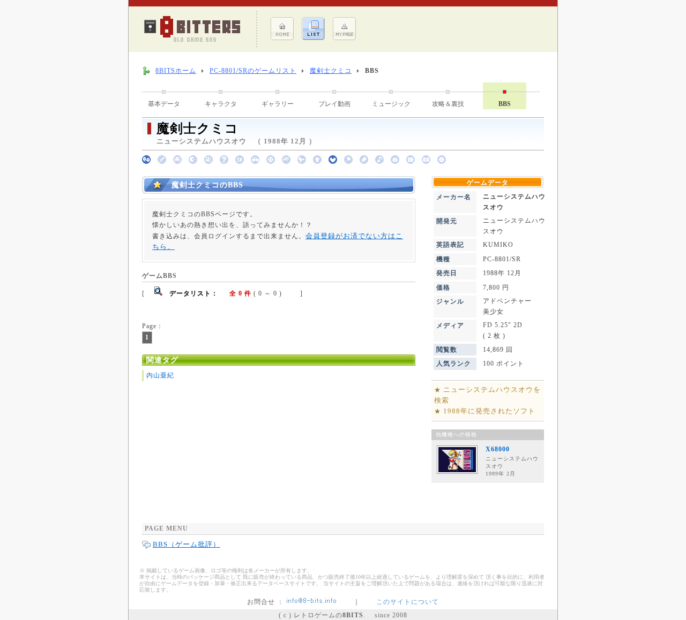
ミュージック (391, 104)
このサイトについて (407, 602)
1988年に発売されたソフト (489, 411)
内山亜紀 (160, 375)
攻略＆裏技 (448, 104)
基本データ (164, 104)
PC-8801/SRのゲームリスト (253, 70)
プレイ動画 (334, 104)
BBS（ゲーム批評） (186, 544)
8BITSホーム (175, 70)
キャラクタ (221, 104)
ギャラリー (278, 104)
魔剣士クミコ (331, 70)
